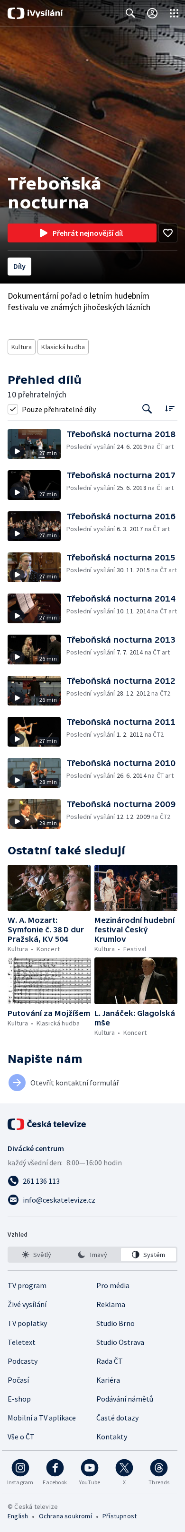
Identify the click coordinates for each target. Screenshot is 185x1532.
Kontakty (111, 1436)
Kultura (21, 347)
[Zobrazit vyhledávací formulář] (130, 13)
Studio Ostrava (120, 1342)
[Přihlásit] (152, 13)
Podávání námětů (124, 1398)
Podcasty (22, 1361)
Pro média (113, 1285)
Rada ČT (109, 1361)
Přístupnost (119, 1516)
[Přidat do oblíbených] (167, 233)
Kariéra (108, 1380)
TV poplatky (27, 1323)
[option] (36, 1254)
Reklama (110, 1304)
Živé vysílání (27, 1304)
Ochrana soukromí (65, 1516)
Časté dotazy (117, 1417)
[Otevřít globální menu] (174, 13)
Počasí (18, 1380)
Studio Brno (115, 1323)
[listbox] (92, 1255)
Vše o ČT (21, 1436)
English (18, 1516)
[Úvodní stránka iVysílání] (35, 13)
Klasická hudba (63, 347)
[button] (37, 444)
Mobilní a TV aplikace (42, 1417)
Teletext (22, 1342)
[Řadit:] (169, 408)
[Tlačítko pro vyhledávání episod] (147, 409)
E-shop (19, 1398)
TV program (27, 1285)
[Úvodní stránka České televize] (47, 1124)
